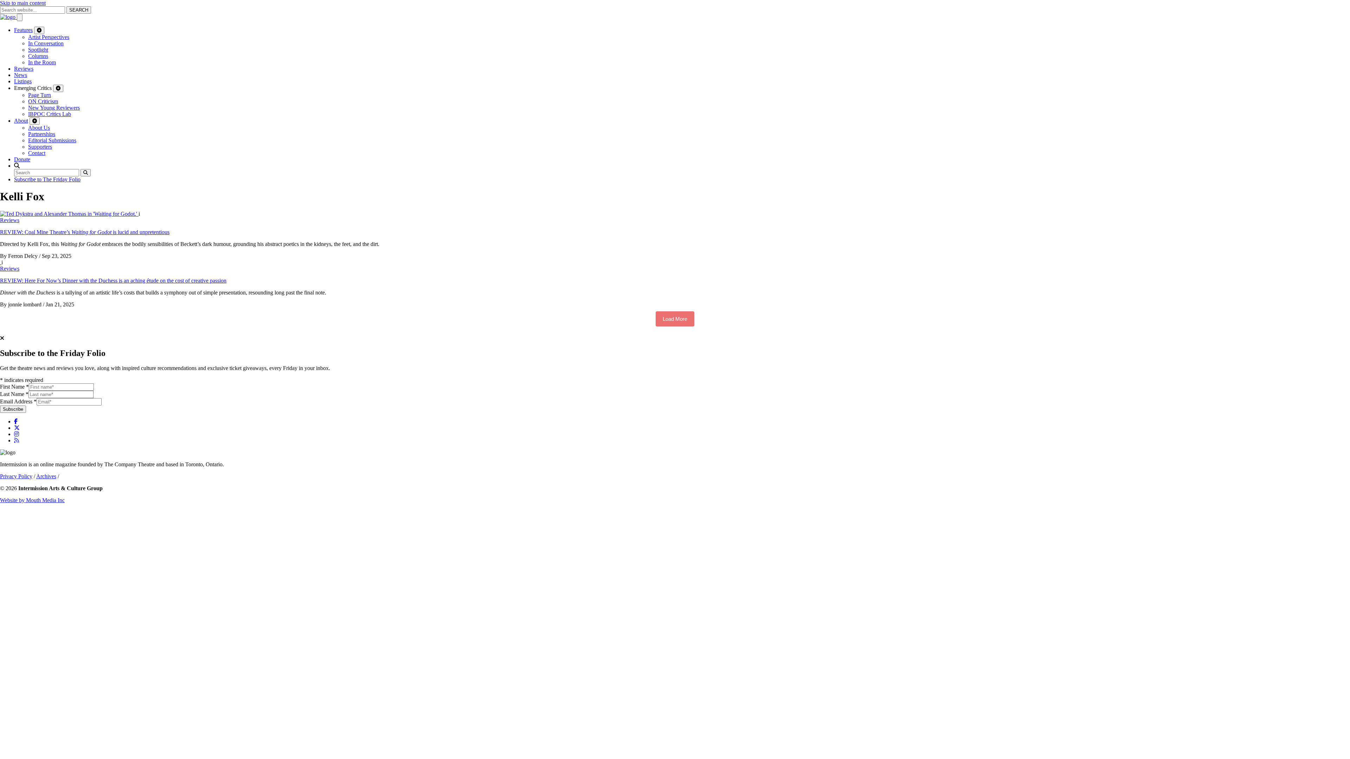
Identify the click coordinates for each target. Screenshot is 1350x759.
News (20, 75)
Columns (38, 56)
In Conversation (46, 43)
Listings (23, 81)
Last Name (14, 394)
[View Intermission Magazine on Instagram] (16, 434)
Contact (36, 153)
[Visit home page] (8, 17)
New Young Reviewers (54, 108)
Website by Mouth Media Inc (32, 500)
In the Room (42, 62)
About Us (39, 128)
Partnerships (41, 134)
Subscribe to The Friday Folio (47, 179)
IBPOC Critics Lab (49, 114)
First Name (14, 387)
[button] (17, 166)
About (21, 121)
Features (23, 30)
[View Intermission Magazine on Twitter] (17, 428)
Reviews (23, 69)
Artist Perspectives (48, 37)
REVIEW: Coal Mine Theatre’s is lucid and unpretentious (84, 232)
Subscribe (13, 409)
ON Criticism (43, 101)
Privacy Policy (16, 476)
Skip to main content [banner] (23, 3)
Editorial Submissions (52, 140)
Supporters (40, 147)
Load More (675, 319)
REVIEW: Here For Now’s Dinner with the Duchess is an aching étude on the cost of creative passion (113, 281)
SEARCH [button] (78, 10)
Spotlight (38, 50)
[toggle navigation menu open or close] (19, 17)
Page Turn (39, 95)
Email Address (18, 401)
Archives (46, 476)
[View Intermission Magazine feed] (16, 440)
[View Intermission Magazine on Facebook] (16, 421)
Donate (22, 159)
